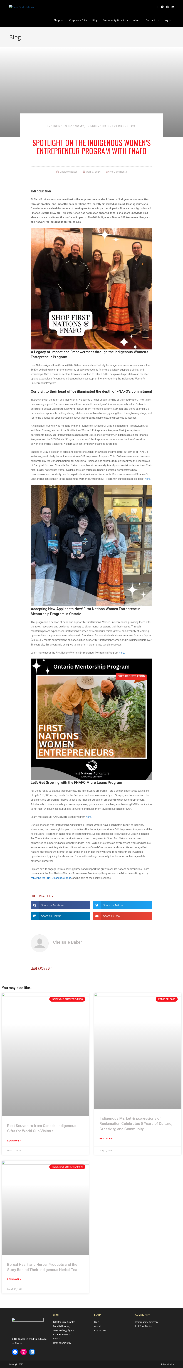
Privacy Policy (167, 1364)
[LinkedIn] (32, 1352)
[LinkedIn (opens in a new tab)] (172, 7)
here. (148, 478)
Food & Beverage (62, 1326)
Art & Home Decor (62, 1334)
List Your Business (144, 1326)
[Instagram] (23, 1352)
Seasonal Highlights (63, 1330)
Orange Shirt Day (62, 1342)
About (97, 1326)
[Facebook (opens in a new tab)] (162, 7)
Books (56, 1338)
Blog (96, 1322)
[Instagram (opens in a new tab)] (167, 7)
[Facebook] (15, 1352)
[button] (60, 905)
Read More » (14, 1140)
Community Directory (146, 1322)
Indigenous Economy (66, 126)
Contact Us (100, 1330)
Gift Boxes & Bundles (64, 1322)
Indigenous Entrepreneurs (111, 126)
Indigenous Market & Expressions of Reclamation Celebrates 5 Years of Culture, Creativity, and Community (136, 1123)
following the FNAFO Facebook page (51, 878)
